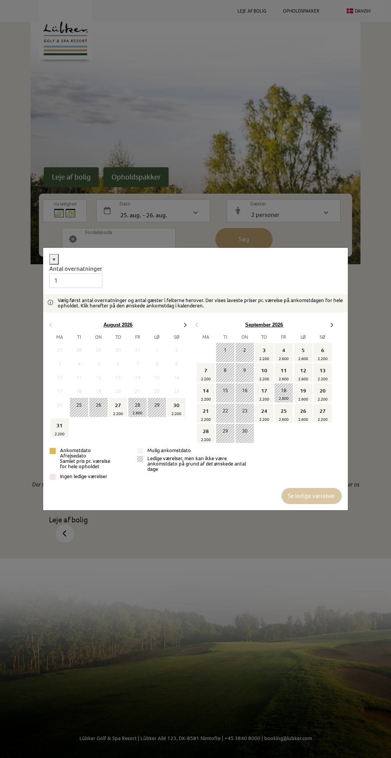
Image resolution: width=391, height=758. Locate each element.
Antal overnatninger (75, 269)
